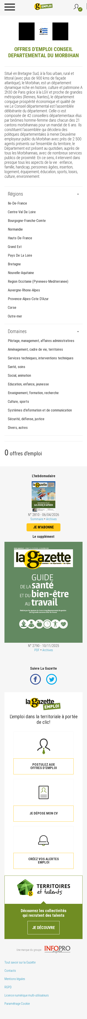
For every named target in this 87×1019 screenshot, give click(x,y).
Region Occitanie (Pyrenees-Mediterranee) (38, 281)
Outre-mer (15, 316)
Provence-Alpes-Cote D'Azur (28, 299)
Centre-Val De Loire (22, 212)
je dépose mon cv (43, 813)
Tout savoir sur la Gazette (19, 962)
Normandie (15, 229)
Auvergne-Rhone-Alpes (24, 290)
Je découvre (43, 927)
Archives (51, 519)
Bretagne (14, 264)
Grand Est (15, 247)
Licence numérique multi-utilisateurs (26, 995)
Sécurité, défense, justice (26, 419)
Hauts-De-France (20, 238)
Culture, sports (18, 401)
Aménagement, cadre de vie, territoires (35, 349)
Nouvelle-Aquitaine (21, 273)
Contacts (10, 970)
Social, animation (19, 375)
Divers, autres (18, 428)
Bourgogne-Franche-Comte (27, 221)
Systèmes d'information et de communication (40, 410)
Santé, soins (16, 367)
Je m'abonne (43, 527)
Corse (12, 307)
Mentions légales (14, 979)
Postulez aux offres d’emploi (43, 766)
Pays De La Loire (20, 255)
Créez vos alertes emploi (43, 860)
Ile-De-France (17, 203)
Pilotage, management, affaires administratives (41, 341)
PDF (36, 650)
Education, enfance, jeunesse (28, 384)
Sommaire (36, 519)
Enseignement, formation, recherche (33, 393)
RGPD (8, 987)
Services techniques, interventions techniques (40, 358)
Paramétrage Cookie (17, 1003)
